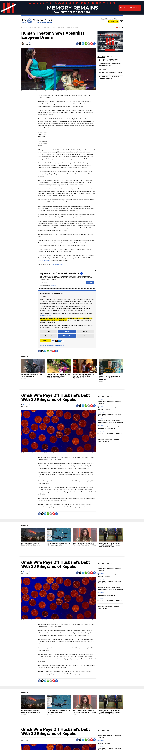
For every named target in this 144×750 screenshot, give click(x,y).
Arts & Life (61, 27)
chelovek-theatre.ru (44, 260)
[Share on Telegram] (83, 43)
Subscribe (90, 282)
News (25, 27)
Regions (40, 27)
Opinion (53, 27)
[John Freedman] (22, 43)
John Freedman (30, 43)
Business (47, 27)
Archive (76, 27)
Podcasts (69, 27)
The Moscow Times (28, 405)
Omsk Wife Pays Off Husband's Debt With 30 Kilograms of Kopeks (55, 397)
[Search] (122, 27)
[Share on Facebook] (77, 43)
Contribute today (113, 21)
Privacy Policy (53, 285)
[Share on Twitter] (80, 43)
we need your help (45, 315)
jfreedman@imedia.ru (57, 264)
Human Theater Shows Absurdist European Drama (52, 35)
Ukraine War (32, 27)
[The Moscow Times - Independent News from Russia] (36, 20)
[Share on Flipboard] (91, 43)
